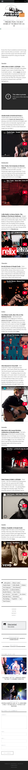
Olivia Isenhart (12, 624)
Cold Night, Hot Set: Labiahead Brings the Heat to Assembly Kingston (14, 678)
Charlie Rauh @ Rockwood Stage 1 (11, 115)
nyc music (15, 594)
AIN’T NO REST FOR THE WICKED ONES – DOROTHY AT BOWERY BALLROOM (14, 638)
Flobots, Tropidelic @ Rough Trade (11, 528)
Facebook (14, 609)
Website (3, 745)
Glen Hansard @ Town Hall (9, 365)
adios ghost (7, 583)
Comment (4, 714)
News (4, 20)
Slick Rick (16, 596)
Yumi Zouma (6, 601)
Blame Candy (16, 583)
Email (3, 738)
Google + (14, 615)
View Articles (11, 626)
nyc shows (22, 594)
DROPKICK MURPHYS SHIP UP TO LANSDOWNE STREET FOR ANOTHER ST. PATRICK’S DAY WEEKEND (14, 704)
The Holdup (6, 599)
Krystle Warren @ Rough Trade (10, 266)
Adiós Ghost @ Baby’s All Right (10, 66)
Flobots (24, 585)
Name (3, 731)
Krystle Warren (7, 592)
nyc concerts (6, 594)
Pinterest (14, 613)
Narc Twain (16, 592)
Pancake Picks (10, 20)
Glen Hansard (16, 587)
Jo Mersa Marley (14, 589)
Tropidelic (14, 599)
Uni (20, 599)
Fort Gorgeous (7, 587)
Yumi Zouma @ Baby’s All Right (11, 479)
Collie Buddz (15, 585)
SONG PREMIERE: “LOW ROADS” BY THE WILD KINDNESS (14, 645)
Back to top (13, 767)
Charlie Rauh (6, 585)
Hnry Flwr (5, 589)
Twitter (14, 611)
